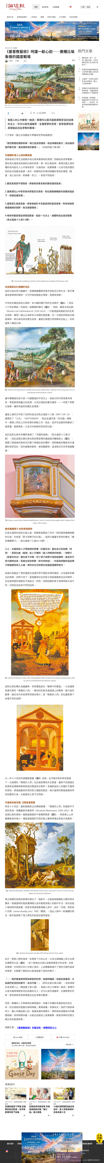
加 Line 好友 (17, 1037)
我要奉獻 (69, 1044)
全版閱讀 (56, 7)
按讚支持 (40, 1037)
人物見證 (33, 17)
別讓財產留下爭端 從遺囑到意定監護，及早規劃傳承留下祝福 (15, 1109)
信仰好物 (45, 7)
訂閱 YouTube (64, 1037)
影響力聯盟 (51, 17)
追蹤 (25, 61)
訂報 (82, 7)
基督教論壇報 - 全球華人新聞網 (15, 7)
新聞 (36, 7)
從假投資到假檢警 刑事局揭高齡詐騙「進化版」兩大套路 (39, 1109)
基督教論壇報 (22, 17)
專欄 (42, 17)
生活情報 (62, 17)
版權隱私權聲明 (86, 1143)
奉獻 (88, 7)
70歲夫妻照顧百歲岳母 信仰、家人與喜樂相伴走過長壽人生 (63, 1109)
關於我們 (10, 1143)
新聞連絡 (21, 1143)
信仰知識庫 (73, 17)
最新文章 (10, 17)
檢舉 (73, 60)
